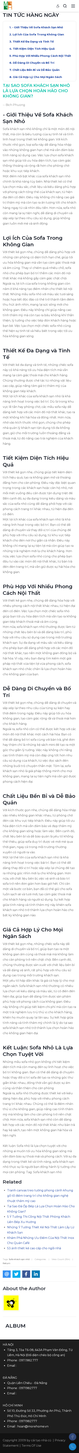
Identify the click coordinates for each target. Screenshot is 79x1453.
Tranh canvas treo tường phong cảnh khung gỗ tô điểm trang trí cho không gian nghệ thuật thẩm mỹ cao (40, 1196)
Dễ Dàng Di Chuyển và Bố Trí (33, 62)
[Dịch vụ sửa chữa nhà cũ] (8, 6)
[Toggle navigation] (73, 6)
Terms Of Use (31, 1445)
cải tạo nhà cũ (41, 1440)
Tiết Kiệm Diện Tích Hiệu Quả (34, 48)
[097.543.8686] (72, 1446)
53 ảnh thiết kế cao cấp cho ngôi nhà (34, 1248)
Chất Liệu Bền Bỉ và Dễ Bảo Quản (36, 70)
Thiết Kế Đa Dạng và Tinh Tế (33, 41)
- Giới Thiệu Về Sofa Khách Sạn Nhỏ (37, 27)
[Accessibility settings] (58, 6)
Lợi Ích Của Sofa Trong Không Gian (38, 34)
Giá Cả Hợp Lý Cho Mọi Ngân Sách (37, 77)
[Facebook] (72, 1436)
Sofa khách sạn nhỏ (19, 1259)
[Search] (65, 6)
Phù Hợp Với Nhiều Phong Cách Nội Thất (41, 56)
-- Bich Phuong (14, 105)
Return (6, 1263)
